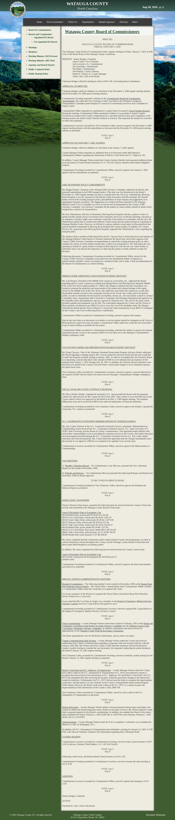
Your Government (54, 22)
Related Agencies (106, 22)
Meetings (32, 47)
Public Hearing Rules (38, 74)
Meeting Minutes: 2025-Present (42, 56)
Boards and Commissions (40, 34)
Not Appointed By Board (45, 42)
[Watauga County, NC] (18, 9)
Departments (87, 22)
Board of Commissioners (39, 30)
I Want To (72, 22)
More (134, 22)
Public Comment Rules (39, 69)
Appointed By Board (43, 37)
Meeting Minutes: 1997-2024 (41, 60)
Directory (124, 22)
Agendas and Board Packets (41, 65)
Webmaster (160, 815)
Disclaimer (150, 815)
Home (39, 22)
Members (32, 52)
